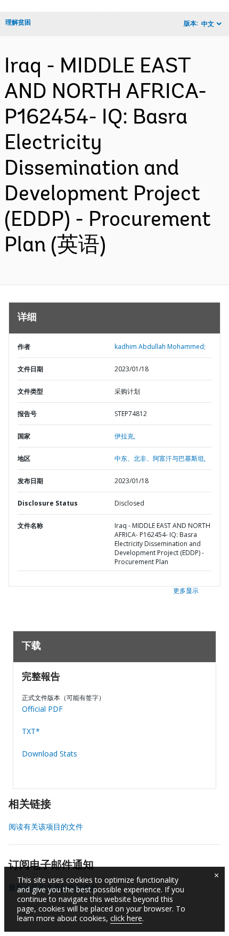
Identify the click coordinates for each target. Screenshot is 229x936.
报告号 (27, 413)
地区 (24, 458)
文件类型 (30, 391)
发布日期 (30, 480)
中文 (207, 23)
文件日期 (30, 368)
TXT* (31, 731)
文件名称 (30, 525)
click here (126, 918)
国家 (24, 436)
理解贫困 (18, 22)
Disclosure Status (48, 503)
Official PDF (42, 709)
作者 (24, 346)
